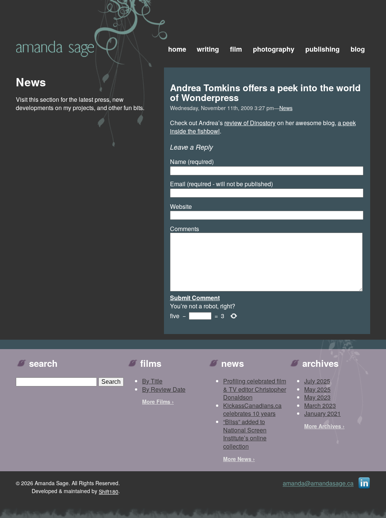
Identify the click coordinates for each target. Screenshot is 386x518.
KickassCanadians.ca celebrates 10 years (252, 409)
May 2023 (317, 397)
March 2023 (320, 405)
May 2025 (317, 389)
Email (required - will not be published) (221, 184)
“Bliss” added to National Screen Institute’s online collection (245, 434)
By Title (152, 381)
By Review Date (163, 389)
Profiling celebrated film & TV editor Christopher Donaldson (254, 389)
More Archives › (324, 426)
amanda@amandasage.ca (318, 483)
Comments (184, 229)
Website (181, 206)
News (286, 108)
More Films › (158, 401)
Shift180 (108, 491)
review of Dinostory (250, 122)
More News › (239, 459)
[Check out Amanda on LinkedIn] (364, 482)
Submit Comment (195, 297)
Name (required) (192, 162)
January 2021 (322, 413)
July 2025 (317, 381)
